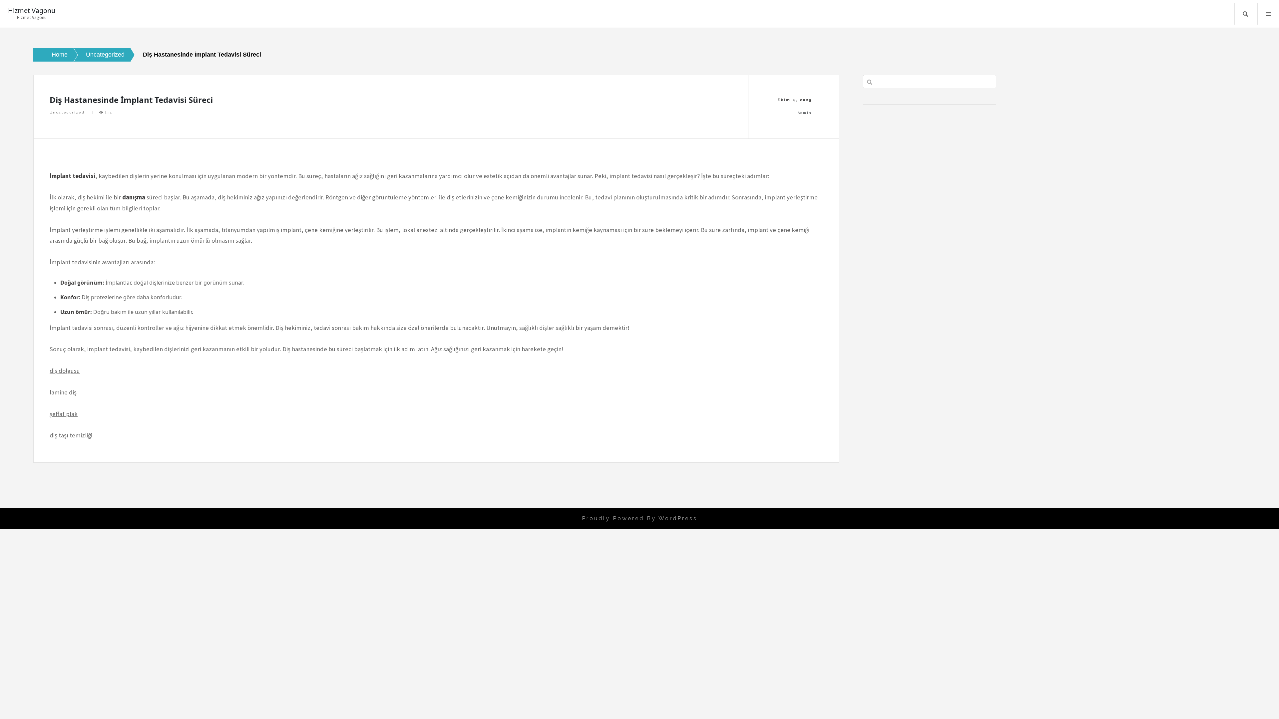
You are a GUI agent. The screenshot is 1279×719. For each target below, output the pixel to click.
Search (1245, 14)
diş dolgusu (65, 370)
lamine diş (63, 392)
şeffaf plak (64, 414)
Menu (1268, 14)
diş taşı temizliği (71, 435)
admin (805, 113)
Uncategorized (67, 112)
